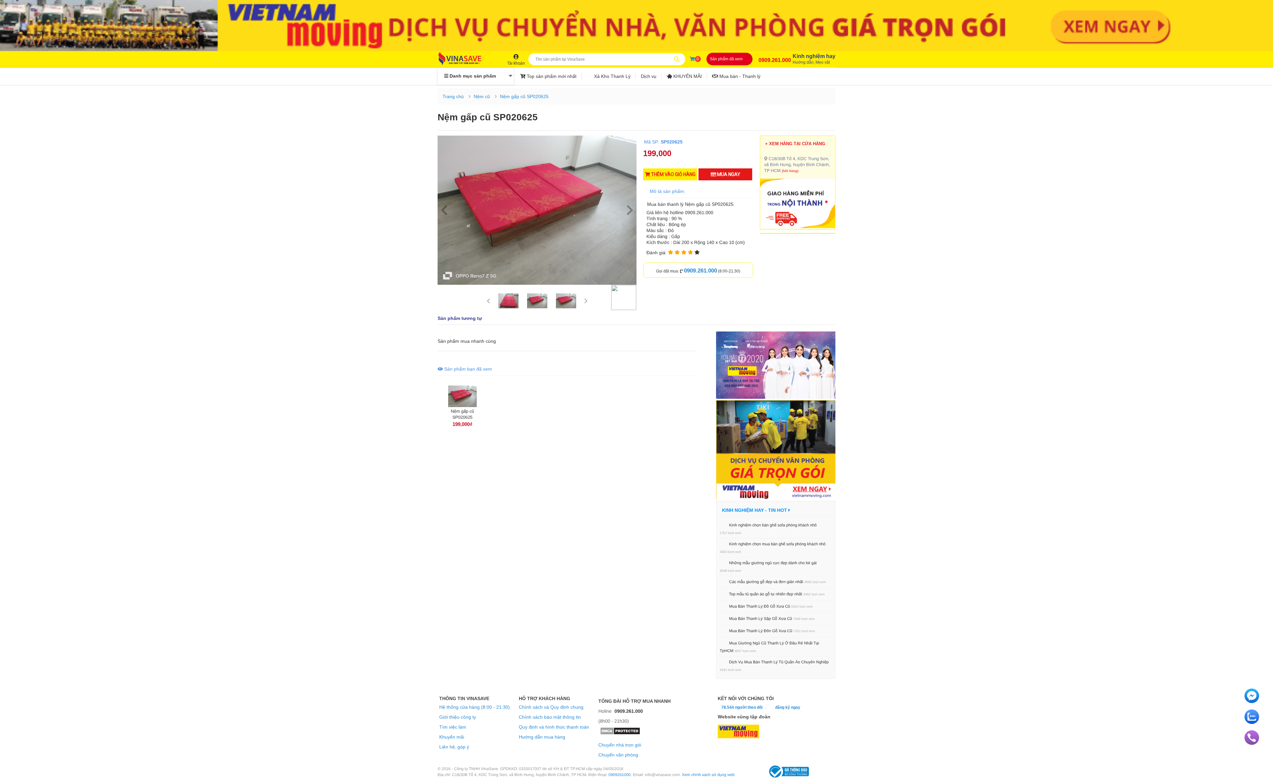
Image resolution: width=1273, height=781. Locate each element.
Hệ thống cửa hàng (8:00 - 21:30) (474, 707)
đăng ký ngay (787, 707)
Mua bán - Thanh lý (739, 76)
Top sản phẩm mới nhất (550, 76)
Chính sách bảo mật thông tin (550, 717)
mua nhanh (472, 341)
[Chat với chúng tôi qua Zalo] (1251, 722)
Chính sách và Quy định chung (551, 707)
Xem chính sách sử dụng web (708, 774)
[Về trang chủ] (466, 59)
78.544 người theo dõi (741, 707)
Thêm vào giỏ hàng (673, 174)
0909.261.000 (774, 60)
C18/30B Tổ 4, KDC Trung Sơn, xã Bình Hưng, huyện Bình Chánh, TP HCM (797, 164)
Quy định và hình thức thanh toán (554, 727)
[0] (692, 59)
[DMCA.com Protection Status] (620, 733)
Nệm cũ (482, 96)
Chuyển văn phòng (618, 754)
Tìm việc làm (452, 727)
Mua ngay (728, 174)
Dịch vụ (648, 76)
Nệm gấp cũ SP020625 (524, 96)
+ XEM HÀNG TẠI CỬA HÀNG (795, 143)
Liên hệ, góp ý (454, 747)
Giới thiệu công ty (457, 717)
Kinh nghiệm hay (814, 59)
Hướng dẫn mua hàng (542, 737)
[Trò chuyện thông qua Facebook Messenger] (1251, 701)
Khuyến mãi (451, 737)
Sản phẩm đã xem (726, 59)
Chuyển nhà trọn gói (619, 745)
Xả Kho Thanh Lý (612, 76)
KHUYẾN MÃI (687, 76)
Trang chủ (453, 96)
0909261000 (620, 774)
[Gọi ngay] (1251, 743)
